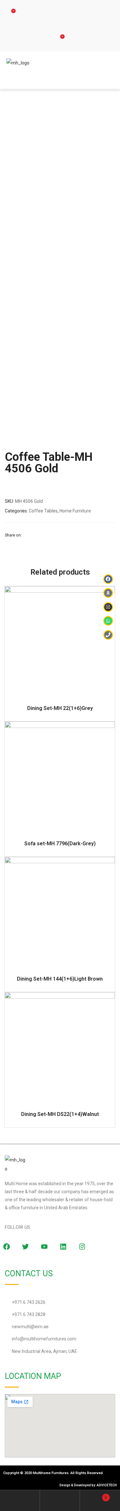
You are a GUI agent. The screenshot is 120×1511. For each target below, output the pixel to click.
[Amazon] (108, 593)
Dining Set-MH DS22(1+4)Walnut (60, 1114)
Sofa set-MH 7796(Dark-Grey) (60, 843)
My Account (20, 1500)
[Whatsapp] (108, 621)
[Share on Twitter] (34, 535)
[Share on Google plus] (58, 535)
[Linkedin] (63, 1246)
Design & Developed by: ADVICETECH (88, 1485)
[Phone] (108, 635)
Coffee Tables (43, 510)
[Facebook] (108, 579)
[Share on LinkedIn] (42, 535)
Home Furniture (75, 510)
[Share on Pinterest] (66, 535)
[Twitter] (25, 1246)
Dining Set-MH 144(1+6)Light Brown (60, 979)
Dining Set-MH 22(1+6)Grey (60, 708)
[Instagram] (82, 1246)
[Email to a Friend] (74, 535)
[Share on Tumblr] (50, 535)
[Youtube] (44, 1246)
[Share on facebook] (26, 535)
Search (60, 1500)
